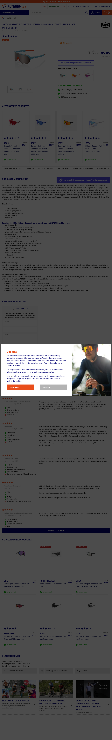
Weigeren (46, 387)
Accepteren (14, 387)
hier (12, 376)
